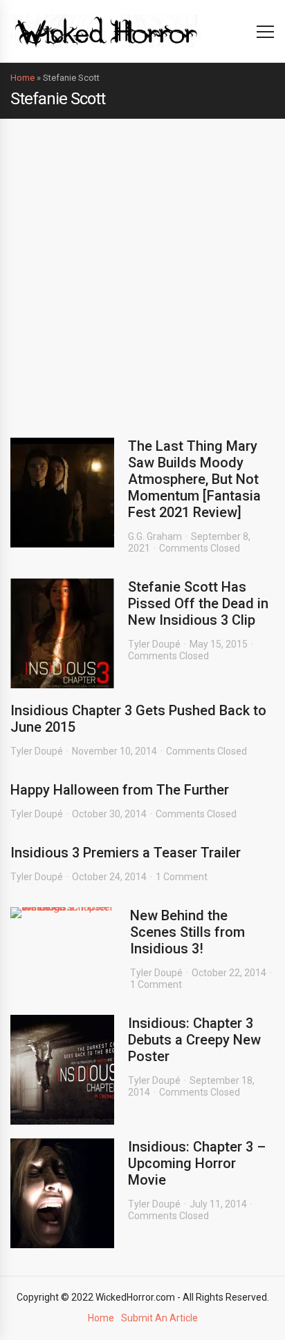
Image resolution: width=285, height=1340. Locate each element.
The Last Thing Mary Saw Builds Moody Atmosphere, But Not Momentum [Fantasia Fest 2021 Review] (194, 479)
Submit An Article (159, 1318)
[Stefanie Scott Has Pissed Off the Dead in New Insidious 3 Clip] (62, 633)
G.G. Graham (155, 536)
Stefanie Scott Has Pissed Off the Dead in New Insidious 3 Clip (198, 603)
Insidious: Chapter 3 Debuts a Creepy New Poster (194, 1040)
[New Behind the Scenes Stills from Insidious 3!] (63, 912)
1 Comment (182, 876)
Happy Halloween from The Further (119, 789)
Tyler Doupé (154, 644)
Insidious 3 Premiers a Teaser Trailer (125, 852)
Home (22, 77)
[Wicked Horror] (106, 30)
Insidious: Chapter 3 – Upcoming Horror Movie (197, 1163)
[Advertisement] (142, 268)
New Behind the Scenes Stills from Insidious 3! (187, 932)
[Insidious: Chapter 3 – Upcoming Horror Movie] (62, 1193)
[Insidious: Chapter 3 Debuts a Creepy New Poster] (62, 1070)
